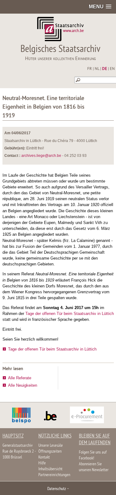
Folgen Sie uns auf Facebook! (93, 455)
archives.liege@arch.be (41, 155)
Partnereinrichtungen (54, 475)
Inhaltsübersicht (50, 469)
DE (104, 69)
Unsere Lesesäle (50, 446)
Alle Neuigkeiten (22, 385)
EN (112, 69)
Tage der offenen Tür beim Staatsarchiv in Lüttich (69, 313)
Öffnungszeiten (50, 451)
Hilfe (42, 463)
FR (89, 69)
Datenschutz (56, 489)
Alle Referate (19, 378)
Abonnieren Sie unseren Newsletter (94, 467)
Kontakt (44, 457)
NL (97, 69)
